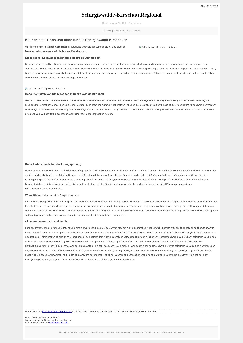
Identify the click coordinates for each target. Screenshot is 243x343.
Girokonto (110, 332)
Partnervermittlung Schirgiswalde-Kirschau (85, 332)
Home (62, 332)
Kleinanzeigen (122, 332)
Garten (148, 332)
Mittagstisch (119, 31)
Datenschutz (166, 332)
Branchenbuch (133, 31)
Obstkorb (107, 31)
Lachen (156, 332)
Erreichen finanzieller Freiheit (57, 311)
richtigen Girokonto (58, 322)
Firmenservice (136, 332)
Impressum (179, 332)
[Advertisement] (121, 140)
